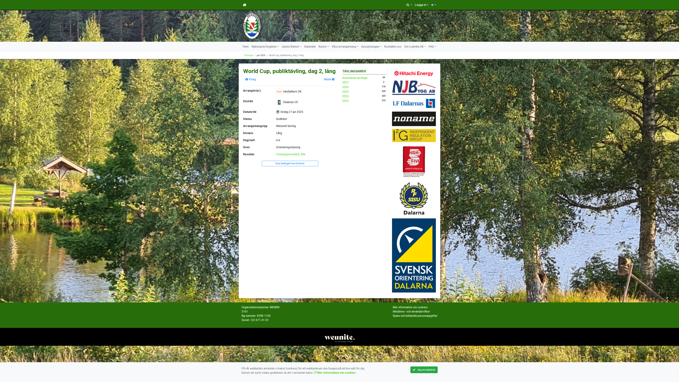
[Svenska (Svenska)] (434, 4)
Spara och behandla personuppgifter (415, 315)
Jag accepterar (425, 369)
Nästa (328, 79)
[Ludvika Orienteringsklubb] (252, 25)
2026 (345, 87)
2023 (345, 101)
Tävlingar (248, 55)
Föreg (252, 79)
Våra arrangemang (344, 46)
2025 (345, 91)
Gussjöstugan (370, 46)
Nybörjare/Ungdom (264, 46)
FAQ (431, 46)
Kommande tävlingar (354, 78)
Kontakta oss (392, 46)
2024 (345, 96)
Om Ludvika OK (414, 46)
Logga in (420, 5)
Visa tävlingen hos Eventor (290, 163)
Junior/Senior (290, 46)
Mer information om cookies (410, 307)
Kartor (323, 46)
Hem (246, 46)
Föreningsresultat (287, 154)
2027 (345, 82)
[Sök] (409, 4)
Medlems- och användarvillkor (411, 311)
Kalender (310, 46)
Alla (303, 154)
